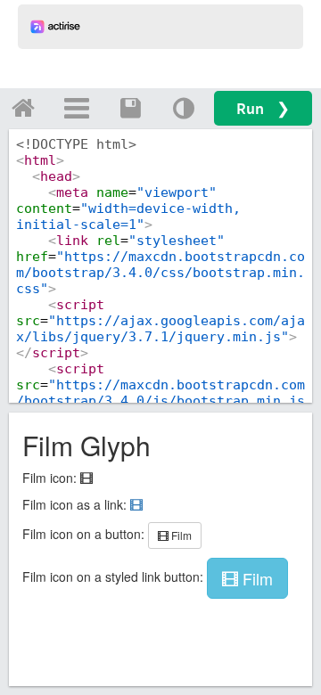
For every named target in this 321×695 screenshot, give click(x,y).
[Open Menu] (77, 107)
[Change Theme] (183, 107)
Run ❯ (263, 108)
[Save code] (130, 107)
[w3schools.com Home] (23, 107)
